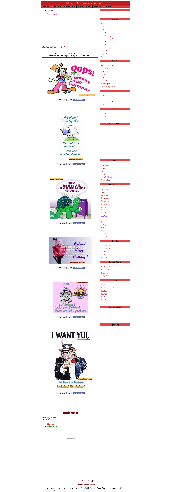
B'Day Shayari (107, 84)
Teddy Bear (104, 300)
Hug (102, 171)
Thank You (104, 234)
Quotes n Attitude (106, 222)
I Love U (103, 174)
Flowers (105, 201)
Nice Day (104, 219)
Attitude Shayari (106, 24)
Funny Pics (99, 6)
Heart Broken (105, 165)
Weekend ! (104, 237)
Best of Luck (105, 273)
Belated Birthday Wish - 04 (54, 47)
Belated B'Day (105, 69)
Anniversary (105, 189)
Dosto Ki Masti (105, 96)
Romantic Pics (105, 180)
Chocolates (104, 195)
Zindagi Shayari (106, 57)
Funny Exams (105, 117)
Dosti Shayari (51, 10)
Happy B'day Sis (106, 246)
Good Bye (104, 207)
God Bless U (105, 204)
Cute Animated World (107, 288)
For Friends (104, 105)
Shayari (45, 6)
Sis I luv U (104, 258)
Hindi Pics (56, 6)
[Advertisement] (54, 30)
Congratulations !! (106, 198)
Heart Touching (106, 36)
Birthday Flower (106, 78)
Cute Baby (104, 291)
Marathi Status (84, 6)
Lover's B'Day (105, 81)
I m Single (104, 225)
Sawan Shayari (105, 45)
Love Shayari (105, 42)
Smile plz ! (104, 228)
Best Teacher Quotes (107, 267)
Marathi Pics (69, 6)
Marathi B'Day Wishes (108, 87)
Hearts (103, 168)
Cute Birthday (105, 75)
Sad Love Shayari (106, 48)
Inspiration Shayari (108, 39)
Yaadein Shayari (106, 51)
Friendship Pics (106, 99)
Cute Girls (104, 294)
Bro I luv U (104, 255)
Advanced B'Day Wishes (108, 66)
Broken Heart (107, 27)
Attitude (103, 192)
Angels (103, 285)
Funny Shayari (52, 14)
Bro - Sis (103, 252)
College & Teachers (107, 276)
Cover (109, 6)
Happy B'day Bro (106, 249)
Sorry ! (103, 231)
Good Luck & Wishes (107, 210)
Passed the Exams (106, 270)
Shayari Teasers (106, 54)
